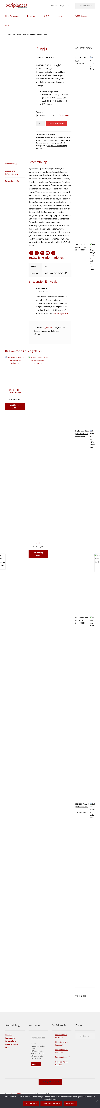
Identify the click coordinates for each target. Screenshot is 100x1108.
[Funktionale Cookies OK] (97, 1101)
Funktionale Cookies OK (51, 1103)
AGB (7, 1047)
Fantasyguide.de (61, 313)
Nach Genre (17, 34)
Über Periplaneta (12, 16)
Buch (48, 146)
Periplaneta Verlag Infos (37, 1057)
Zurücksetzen (64, 115)
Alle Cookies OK (31, 1103)
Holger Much (60, 143)
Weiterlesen (70, 1103)
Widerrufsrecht (11, 1044)
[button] (31, 253)
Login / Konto (65, 5)
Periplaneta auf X (62, 1057)
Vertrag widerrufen (50, 1081)
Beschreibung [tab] (11, 163)
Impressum (10, 1038)
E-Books (52, 140)
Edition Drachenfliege (63, 140)
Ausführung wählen (14, 406)
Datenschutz (10, 1041)
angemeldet (47, 327)
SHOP (46, 16)
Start (9, 34)
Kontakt (54, 5)
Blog (7, 25)
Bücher (45, 140)
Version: (39, 112)
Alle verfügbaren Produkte (55, 137)
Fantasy (39, 148)
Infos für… (31, 16)
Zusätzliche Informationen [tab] (11, 172)
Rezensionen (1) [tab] (12, 181)
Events (59, 16)
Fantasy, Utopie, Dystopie (32, 34)
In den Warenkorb (56, 123)
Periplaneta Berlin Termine (37, 1052)
